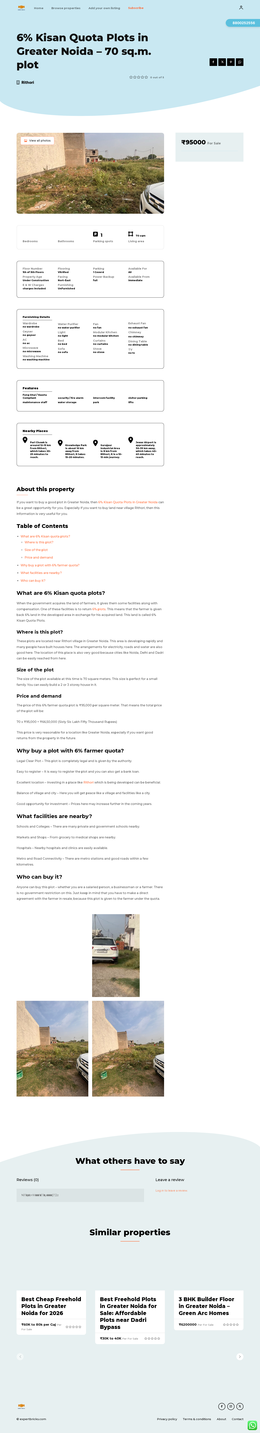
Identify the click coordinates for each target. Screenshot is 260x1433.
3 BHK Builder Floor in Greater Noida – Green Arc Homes (206, 1306)
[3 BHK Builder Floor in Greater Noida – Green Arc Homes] (208, 1270)
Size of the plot (36, 550)
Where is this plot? (39, 542)
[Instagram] (230, 1406)
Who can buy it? (33, 580)
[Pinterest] (231, 62)
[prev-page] (20, 1356)
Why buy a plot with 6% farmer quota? (50, 565)
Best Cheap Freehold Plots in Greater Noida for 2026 (51, 1306)
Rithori (88, 782)
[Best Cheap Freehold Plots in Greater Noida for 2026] (51, 1270)
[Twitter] (222, 62)
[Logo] (21, 8)
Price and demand (39, 557)
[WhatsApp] (239, 62)
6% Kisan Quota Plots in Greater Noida (128, 502)
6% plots (99, 609)
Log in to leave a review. (172, 1190)
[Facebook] (213, 62)
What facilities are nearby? (41, 573)
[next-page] (239, 1356)
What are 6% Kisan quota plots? (45, 536)
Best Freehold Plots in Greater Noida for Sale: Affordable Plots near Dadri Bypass (128, 1313)
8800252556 (244, 23)
